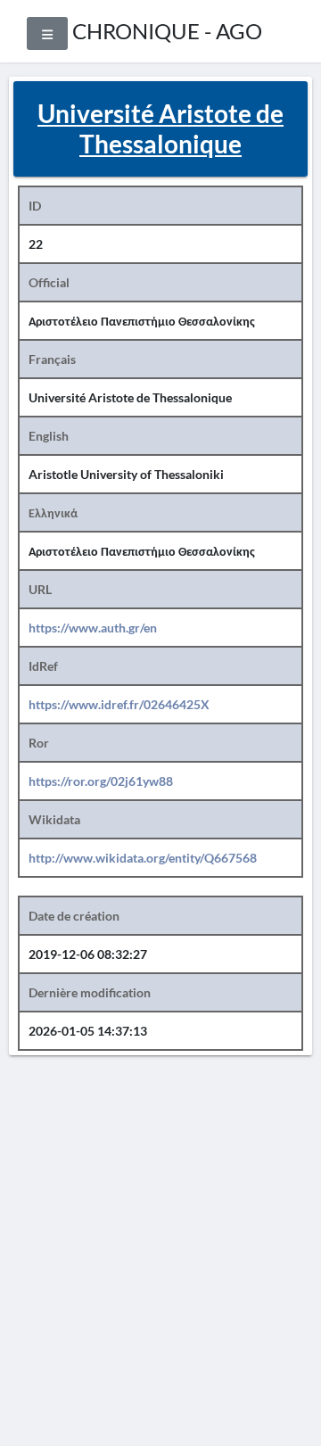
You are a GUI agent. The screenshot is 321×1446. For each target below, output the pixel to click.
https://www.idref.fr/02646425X (119, 704)
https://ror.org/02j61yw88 (101, 781)
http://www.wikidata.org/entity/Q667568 (143, 857)
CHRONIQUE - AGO (167, 31)
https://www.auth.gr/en (93, 627)
